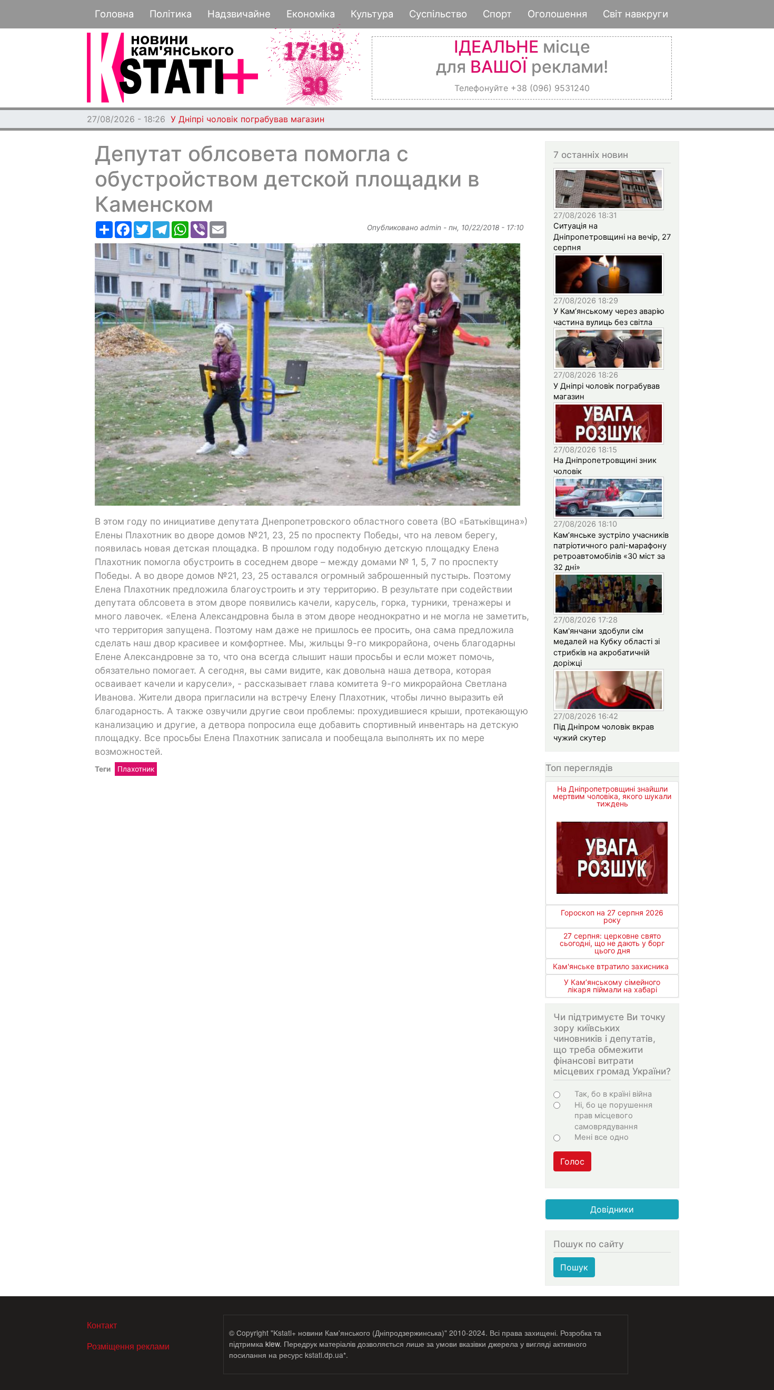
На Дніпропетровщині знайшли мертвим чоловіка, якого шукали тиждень (612, 796)
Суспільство (438, 13)
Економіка (310, 13)
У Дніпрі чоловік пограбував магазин (247, 119)
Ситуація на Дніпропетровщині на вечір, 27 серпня (612, 236)
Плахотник (135, 769)
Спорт (497, 13)
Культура (372, 13)
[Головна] (172, 67)
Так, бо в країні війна (613, 1094)
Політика (171, 13)
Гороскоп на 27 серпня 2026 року (612, 916)
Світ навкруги (635, 13)
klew (272, 1343)
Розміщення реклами (128, 1346)
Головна (114, 13)
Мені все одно (601, 1137)
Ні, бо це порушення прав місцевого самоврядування (613, 1115)
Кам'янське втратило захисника (611, 966)
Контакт (102, 1325)
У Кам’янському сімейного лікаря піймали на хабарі (612, 986)
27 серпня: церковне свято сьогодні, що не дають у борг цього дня (612, 943)
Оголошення (557, 13)
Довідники (612, 1209)
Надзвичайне (239, 13)
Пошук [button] (574, 1267)
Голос (572, 1161)
